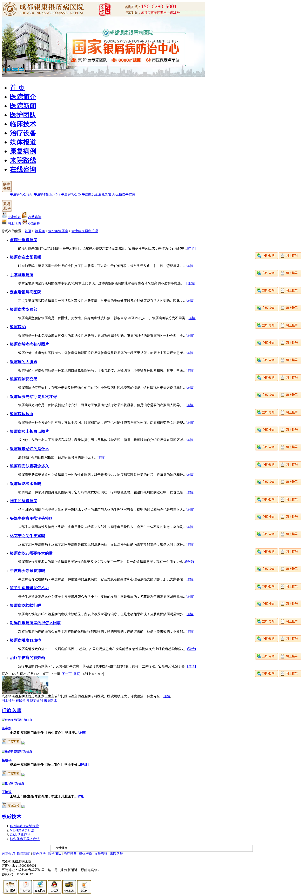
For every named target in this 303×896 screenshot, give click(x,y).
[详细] (82, 732)
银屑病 (40, 231)
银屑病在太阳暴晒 (25, 257)
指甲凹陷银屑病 (23, 501)
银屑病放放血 (21, 414)
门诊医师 (11, 710)
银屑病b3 (18, 327)
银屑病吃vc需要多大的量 (31, 553)
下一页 (67, 674)
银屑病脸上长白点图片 (29, 431)
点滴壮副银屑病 (23, 240)
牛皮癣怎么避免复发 (96, 194)
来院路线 (23, 160)
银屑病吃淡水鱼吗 (25, 483)
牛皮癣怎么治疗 (21, 194)
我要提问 (36, 700)
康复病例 (23, 151)
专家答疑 (14, 217)
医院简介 (23, 96)
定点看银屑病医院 (25, 292)
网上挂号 (8, 700)
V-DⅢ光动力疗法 (22, 830)
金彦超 (7, 728)
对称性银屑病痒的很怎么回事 (35, 623)
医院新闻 (23, 105)
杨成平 (7, 760)
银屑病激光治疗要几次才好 (33, 396)
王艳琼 (7, 792)
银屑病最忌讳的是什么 (29, 449)
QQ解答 (34, 223)
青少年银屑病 (58, 231)
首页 (28, 231)
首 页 (17, 87)
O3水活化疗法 (20, 834)
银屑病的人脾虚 (23, 362)
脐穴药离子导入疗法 (25, 839)
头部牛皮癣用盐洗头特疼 (31, 518)
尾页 (76, 674)
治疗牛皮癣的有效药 (27, 657)
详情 (166, 696)
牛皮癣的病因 (44, 194)
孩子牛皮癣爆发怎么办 (29, 588)
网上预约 (14, 223)
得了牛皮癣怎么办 (67, 194)
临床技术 (23, 124)
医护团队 (23, 115)
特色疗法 (40, 853)
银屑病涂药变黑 (23, 379)
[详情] (191, 248)
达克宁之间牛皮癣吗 (27, 536)
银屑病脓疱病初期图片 (29, 344)
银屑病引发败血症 (25, 640)
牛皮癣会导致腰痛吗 (27, 570)
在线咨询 (23, 169)
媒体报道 (23, 142)
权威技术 (11, 816)
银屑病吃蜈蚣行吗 (25, 605)
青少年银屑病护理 (85, 231)
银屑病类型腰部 (23, 309)
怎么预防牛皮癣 (123, 194)
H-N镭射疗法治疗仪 (24, 826)
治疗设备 (23, 133)
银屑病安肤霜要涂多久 (29, 466)
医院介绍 (8, 853)
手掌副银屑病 (21, 275)
